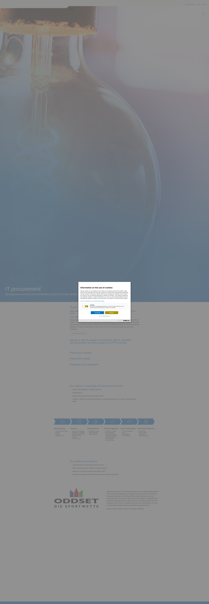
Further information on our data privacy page (92, 301)
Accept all (97, 312)
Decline (112, 312)
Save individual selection (104, 316)
